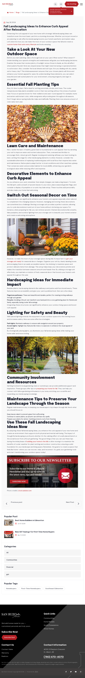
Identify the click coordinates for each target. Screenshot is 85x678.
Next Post (70, 502)
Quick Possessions (51, 625)
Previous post (16, 502)
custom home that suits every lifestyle (21, 44)
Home (11, 12)
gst (7, 574)
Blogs (18, 12)
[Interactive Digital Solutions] (36, 672)
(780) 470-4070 (54, 657)
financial (9, 567)
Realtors (5, 656)
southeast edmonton (54, 588)
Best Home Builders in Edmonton (29, 520)
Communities (11, 560)
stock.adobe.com (25, 491)
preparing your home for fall (46, 388)
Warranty (5, 653)
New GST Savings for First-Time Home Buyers (34, 532)
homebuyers (11, 588)
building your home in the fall (37, 441)
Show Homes (49, 629)
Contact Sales (7, 649)
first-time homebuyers (31, 588)
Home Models (49, 622)
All (7, 552)
